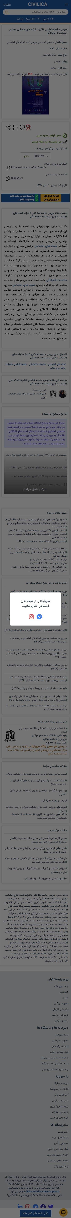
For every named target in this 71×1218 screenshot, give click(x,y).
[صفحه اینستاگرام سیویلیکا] (31, 616)
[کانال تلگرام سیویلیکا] (39, 616)
